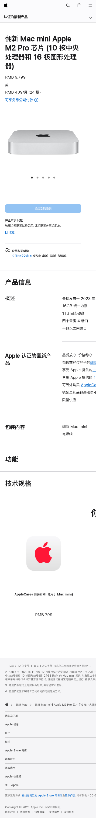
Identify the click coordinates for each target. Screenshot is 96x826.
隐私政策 (10, 812)
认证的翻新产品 (15, 17)
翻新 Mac (21, 704)
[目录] (90, 5)
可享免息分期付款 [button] (24, 100)
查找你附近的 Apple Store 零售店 (42, 795)
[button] (68, 5)
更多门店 (70, 795)
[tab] (32, 177)
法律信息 (54, 812)
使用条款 (25, 812)
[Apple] (6, 704)
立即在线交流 (22, 256)
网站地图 (69, 812)
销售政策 (39, 812)
